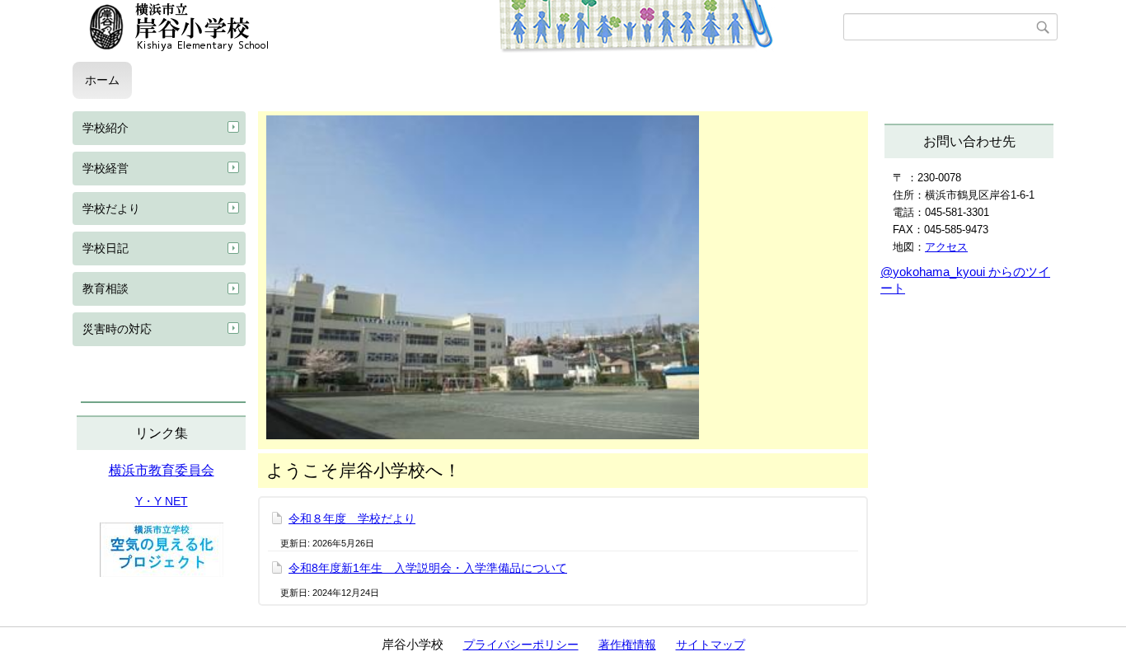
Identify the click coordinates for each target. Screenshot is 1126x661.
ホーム (102, 80)
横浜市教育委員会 (161, 470)
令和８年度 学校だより (352, 518)
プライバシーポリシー (521, 644)
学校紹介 (105, 127)
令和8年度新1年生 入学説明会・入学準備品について (428, 567)
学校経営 (105, 168)
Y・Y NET (161, 501)
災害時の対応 (117, 328)
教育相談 (105, 288)
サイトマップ (710, 644)
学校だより (111, 208)
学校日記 (105, 248)
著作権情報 (627, 644)
